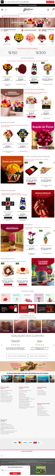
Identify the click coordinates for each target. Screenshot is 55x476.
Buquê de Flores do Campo (11, 125)
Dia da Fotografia (41, 393)
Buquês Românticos (9, 286)
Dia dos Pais (40, 390)
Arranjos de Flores (21, 60)
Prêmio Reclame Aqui (6, 397)
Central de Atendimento (25, 390)
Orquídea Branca (28, 227)
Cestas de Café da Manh (7, 432)
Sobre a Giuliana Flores (6, 390)
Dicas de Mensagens (24, 405)
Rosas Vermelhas (5, 126)
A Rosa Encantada (5, 193)
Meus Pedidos (22, 394)
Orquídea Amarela (38, 227)
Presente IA (4, 423)
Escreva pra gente (26, 464)
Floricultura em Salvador (30, 380)
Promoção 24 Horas (29, 159)
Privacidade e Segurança (25, 401)
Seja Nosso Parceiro (42, 411)
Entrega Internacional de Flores (9, 431)
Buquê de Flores (31, 60)
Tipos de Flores (39, 159)
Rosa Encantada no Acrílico (9, 220)
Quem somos (4, 391)
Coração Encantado (16, 193)
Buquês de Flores (8, 122)
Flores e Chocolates (12, 60)
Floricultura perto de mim (7, 426)
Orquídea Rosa (28, 228)
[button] (25, 26)
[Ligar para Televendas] (6, 9)
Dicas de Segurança (24, 402)
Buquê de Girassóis (23, 125)
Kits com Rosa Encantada (21, 194)
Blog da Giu (40, 409)
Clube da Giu (40, 406)
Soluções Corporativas (6, 400)
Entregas (21, 393)
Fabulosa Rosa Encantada (7, 194)
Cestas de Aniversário (29, 92)
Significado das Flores (6, 424)
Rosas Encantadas (8, 190)
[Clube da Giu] (27, 371)
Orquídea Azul (46, 227)
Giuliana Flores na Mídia (6, 396)
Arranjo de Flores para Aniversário (32, 93)
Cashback (48, 9)
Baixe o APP (50, 2)
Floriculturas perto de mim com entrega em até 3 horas (27, 373)
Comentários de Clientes (43, 415)
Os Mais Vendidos (27, 58)
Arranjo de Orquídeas (32, 254)
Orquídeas (28, 224)
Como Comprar (23, 391)
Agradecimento (24, 151)
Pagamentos (22, 396)
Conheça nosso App (6, 393)
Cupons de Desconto (42, 413)
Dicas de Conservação (24, 404)
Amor (35, 84)
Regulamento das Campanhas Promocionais (26, 407)
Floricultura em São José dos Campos (18, 379)
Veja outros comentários (17, 356)
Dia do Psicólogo (41, 394)
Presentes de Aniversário (42, 60)
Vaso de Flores (48, 84)
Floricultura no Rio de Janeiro (42, 380)
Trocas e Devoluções (24, 397)
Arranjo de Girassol (8, 85)
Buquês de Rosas (21, 84)
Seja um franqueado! (6, 401)
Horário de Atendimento (7, 398)
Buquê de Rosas (5, 433)
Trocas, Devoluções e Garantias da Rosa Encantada (27, 399)
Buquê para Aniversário (41, 92)
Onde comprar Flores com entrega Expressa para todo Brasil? (8, 428)
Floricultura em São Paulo (6, 380)
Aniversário (32, 118)
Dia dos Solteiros (41, 391)
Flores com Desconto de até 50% (37, 156)
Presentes (45, 159)
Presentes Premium (24, 286)
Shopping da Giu (41, 408)
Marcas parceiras (41, 412)
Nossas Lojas (4, 394)
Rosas (2, 125)
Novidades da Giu (7, 259)
